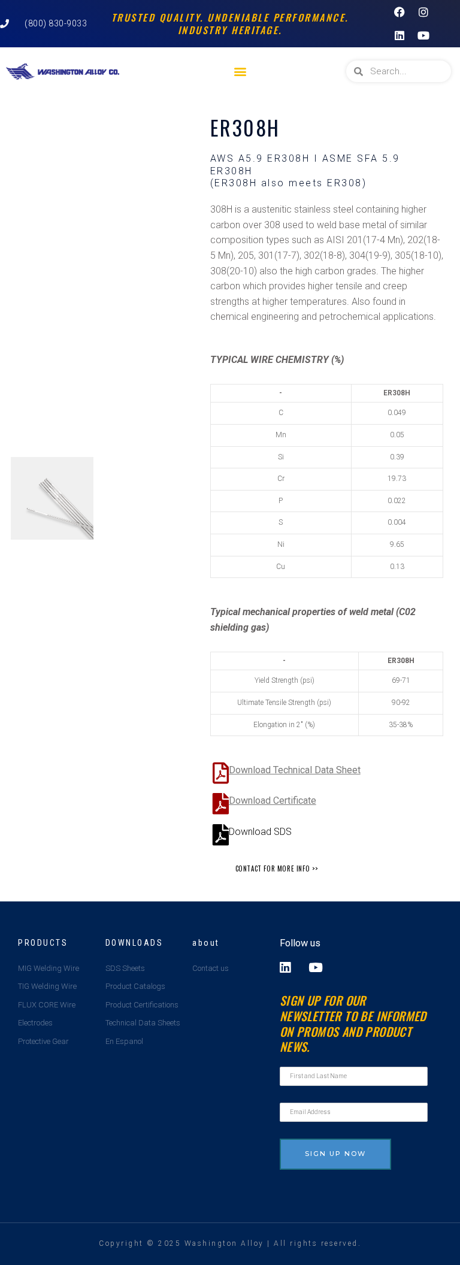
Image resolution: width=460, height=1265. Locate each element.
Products (43, 943)
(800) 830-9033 (56, 23)
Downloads (134, 943)
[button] (240, 71)
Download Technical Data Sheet (295, 770)
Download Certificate (272, 800)
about (206, 943)
